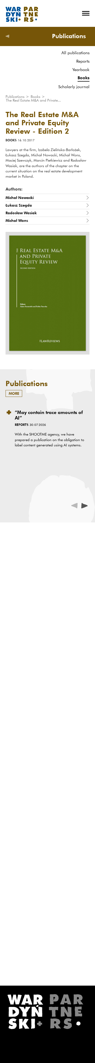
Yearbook (80, 69)
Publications (16, 96)
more (14, 393)
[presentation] (84, 505)
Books (83, 78)
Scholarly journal (73, 86)
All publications (75, 52)
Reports (82, 61)
